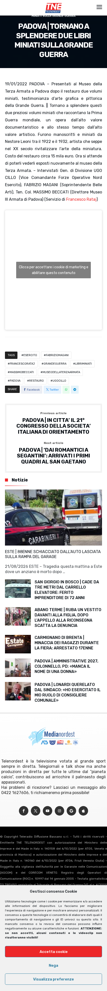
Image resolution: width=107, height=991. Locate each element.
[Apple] (83, 811)
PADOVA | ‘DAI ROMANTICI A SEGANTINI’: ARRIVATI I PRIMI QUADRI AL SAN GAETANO (53, 453)
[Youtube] (47, 811)
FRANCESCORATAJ (22, 363)
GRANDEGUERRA (55, 363)
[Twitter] (35, 811)
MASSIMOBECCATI (22, 372)
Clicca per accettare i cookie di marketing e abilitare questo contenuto (53, 270)
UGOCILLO (59, 380)
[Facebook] (23, 811)
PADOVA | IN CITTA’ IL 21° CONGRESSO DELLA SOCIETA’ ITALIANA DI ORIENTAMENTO (53, 423)
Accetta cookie (54, 951)
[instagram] (59, 811)
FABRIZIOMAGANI (57, 355)
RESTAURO (36, 380)
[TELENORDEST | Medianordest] (53, 3)
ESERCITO (30, 355)
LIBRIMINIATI (83, 363)
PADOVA (15, 380)
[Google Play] (71, 811)
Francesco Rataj (81, 199)
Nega (53, 965)
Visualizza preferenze (53, 979)
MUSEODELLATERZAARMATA (61, 372)
